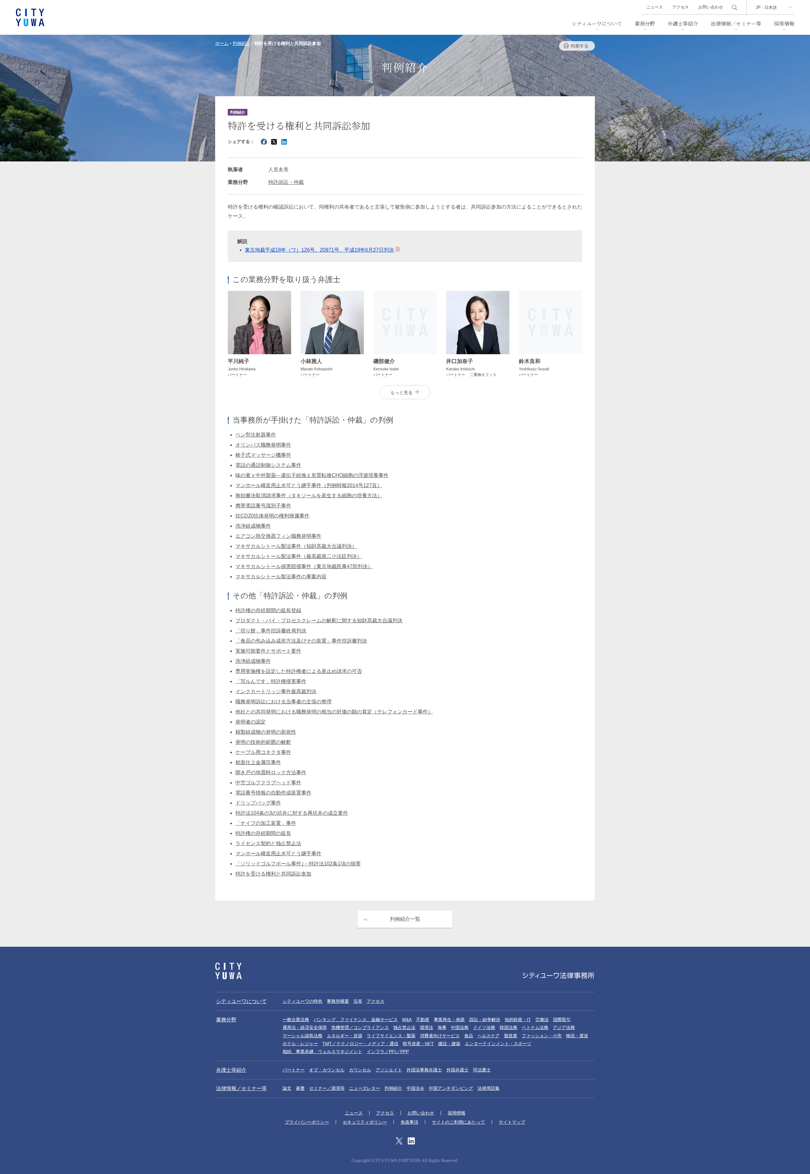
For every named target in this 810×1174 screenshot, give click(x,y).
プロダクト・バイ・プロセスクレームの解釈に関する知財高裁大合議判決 (318, 620)
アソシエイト (389, 1069)
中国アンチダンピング (451, 1088)
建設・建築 (449, 1043)
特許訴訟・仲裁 (286, 182)
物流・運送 (577, 1035)
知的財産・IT (518, 1019)
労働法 (542, 1019)
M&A (407, 1019)
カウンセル (360, 1069)
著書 (300, 1088)
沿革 (357, 1001)
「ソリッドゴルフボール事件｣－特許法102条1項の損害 (298, 863)
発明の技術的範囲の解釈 (263, 742)
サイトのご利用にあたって (458, 1122)
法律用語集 (488, 1088)
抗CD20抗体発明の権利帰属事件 (272, 515)
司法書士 (482, 1069)
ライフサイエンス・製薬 (391, 1035)
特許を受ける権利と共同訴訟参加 (273, 873)
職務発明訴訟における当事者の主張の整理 (283, 701)
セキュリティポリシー (365, 1122)
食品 (468, 1035)
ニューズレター (364, 1088)
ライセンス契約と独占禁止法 (268, 843)
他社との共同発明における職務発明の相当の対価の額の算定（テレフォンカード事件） (334, 711)
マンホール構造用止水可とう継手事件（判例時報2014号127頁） (308, 485)
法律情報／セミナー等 (736, 23)
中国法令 (415, 1088)
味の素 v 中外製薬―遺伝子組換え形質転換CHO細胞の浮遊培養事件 (312, 475)
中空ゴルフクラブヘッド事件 (268, 782)
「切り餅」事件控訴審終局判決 (270, 630)
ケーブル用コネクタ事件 (263, 752)
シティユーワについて (597, 23)
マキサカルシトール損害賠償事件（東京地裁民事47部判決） (304, 566)
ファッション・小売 (542, 1035)
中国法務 (460, 1027)
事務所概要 (338, 1001)
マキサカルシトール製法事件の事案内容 (281, 576)
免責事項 (409, 1122)
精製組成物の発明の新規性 (265, 732)
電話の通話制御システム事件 (268, 465)
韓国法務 (508, 1027)
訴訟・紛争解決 (484, 1019)
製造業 (510, 1035)
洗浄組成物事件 (253, 526)
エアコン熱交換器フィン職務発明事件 (278, 536)
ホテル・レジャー (300, 1043)
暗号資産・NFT (418, 1043)
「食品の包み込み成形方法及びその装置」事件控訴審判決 (301, 641)
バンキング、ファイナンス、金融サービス (356, 1019)
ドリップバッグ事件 (258, 803)
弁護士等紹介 (683, 23)
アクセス (680, 7)
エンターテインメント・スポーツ (498, 1043)
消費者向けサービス (440, 1035)
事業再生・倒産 (449, 1019)
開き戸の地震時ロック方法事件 (270, 772)
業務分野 (645, 23)
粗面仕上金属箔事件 (258, 762)
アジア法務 (564, 1027)
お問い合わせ (710, 7)
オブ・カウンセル (327, 1069)
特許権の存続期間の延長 (263, 833)
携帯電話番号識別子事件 (263, 505)
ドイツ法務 (484, 1027)
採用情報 (784, 23)
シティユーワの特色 (302, 1001)
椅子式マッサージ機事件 (263, 455)
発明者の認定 (250, 722)
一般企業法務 (296, 1019)
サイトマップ (512, 1122)
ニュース (654, 7)
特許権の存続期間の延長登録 (268, 610)
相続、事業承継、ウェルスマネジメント (322, 1051)
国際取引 (562, 1019)
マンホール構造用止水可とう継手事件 (278, 853)
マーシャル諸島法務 (302, 1035)
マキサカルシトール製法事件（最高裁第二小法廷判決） (298, 556)
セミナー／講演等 (327, 1088)
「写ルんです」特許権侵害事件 (270, 681)
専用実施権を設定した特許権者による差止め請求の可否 (298, 671)
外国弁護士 (457, 1069)
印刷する (580, 45)
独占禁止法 (404, 1027)
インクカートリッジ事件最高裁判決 (275, 691)
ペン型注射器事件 (255, 434)
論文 (287, 1088)
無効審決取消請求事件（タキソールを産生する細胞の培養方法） (308, 495)
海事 (442, 1027)
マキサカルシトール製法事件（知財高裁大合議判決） (296, 546)
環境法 (426, 1027)
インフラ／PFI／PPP (388, 1051)
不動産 (422, 1019)
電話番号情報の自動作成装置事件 (273, 792)
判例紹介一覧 (405, 919)
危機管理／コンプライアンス (360, 1027)
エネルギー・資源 (344, 1035)
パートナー (294, 1069)
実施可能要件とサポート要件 (268, 651)
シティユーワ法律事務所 (228, 971)
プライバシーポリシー (307, 1122)
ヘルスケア (488, 1035)
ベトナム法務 (535, 1027)
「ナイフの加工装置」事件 (265, 823)
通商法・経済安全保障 (305, 1027)
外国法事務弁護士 (424, 1069)
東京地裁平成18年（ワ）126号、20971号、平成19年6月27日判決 (319, 250)
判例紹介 (393, 1088)
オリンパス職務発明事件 (263, 445)
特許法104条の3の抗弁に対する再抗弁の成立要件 (291, 813)
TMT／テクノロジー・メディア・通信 (360, 1043)
